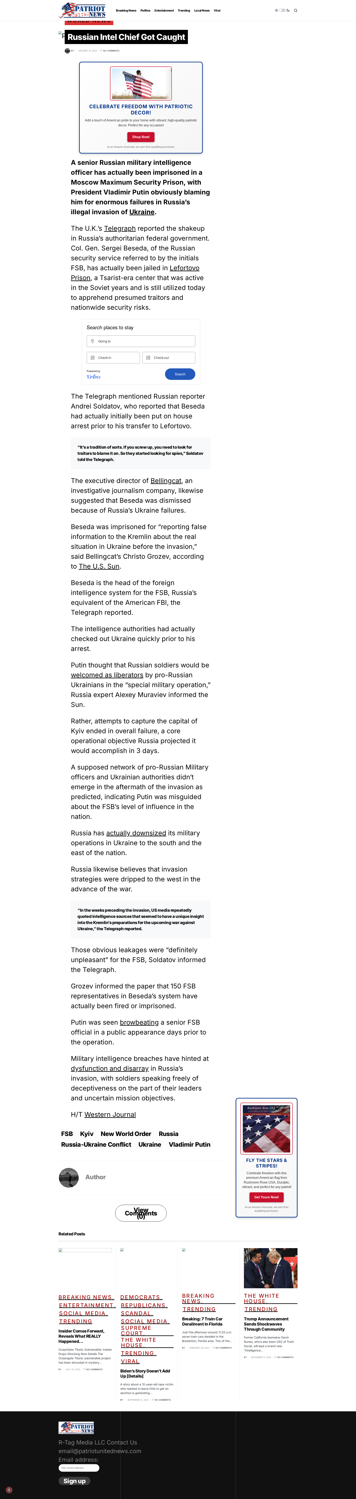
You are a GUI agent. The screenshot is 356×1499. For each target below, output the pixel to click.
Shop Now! (141, 137)
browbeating (139, 1022)
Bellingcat (166, 481)
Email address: (79, 1459)
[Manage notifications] (9, 1490)
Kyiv (86, 1133)
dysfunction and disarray (110, 1068)
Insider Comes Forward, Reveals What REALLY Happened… (81, 1336)
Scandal (136, 1313)
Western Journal (110, 1114)
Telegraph (120, 228)
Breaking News (85, 1297)
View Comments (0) (141, 1213)
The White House (139, 1342)
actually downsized (136, 833)
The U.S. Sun (99, 566)
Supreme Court (136, 1330)
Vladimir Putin (190, 1144)
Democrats (140, 1297)
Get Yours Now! (266, 1197)
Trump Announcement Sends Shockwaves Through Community (266, 1324)
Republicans (143, 1305)
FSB (67, 1133)
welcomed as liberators (107, 675)
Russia (169, 1133)
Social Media (82, 1313)
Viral (130, 1361)
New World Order (126, 1133)
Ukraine (142, 212)
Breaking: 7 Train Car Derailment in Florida (202, 1321)
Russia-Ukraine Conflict (96, 1144)
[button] (282, 10)
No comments (111, 50)
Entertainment (86, 1305)
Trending (75, 1321)
